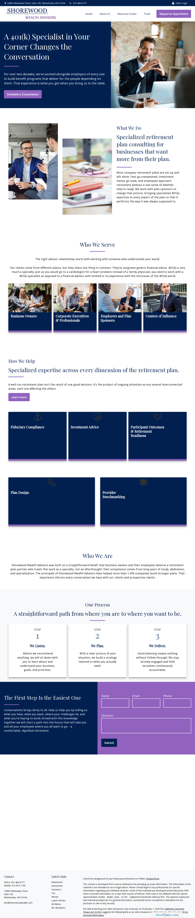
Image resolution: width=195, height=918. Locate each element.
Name (105, 696)
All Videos (56, 904)
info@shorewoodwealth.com (18, 902)
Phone (167, 696)
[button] (89, 14)
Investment (57, 885)
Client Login (181, 3)
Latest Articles (58, 900)
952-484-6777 (80, 3)
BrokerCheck (153, 878)
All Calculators (58, 907)
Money (54, 896)
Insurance (56, 889)
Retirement (56, 882)
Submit (109, 743)
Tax (53, 893)
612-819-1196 (18, 885)
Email (135, 696)
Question (107, 715)
